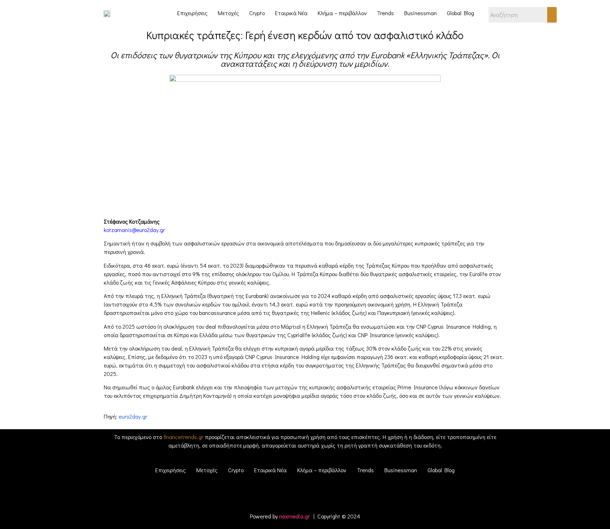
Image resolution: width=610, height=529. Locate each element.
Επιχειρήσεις (192, 13)
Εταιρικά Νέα (291, 13)
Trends (385, 13)
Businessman (420, 13)
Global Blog (460, 13)
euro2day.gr (133, 416)
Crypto (257, 13)
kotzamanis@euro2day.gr (134, 229)
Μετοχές (228, 13)
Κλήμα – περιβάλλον (342, 13)
